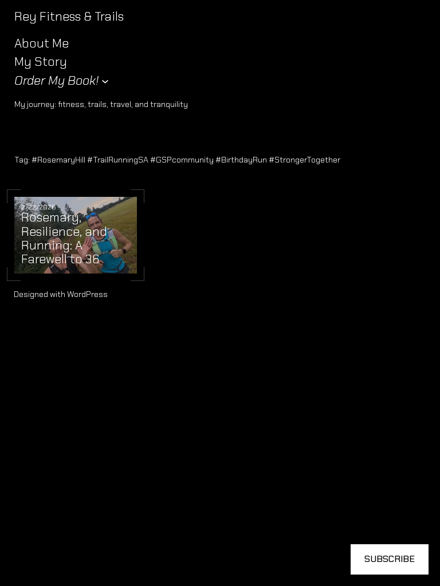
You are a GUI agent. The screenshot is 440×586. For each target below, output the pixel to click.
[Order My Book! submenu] (105, 81)
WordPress (87, 294)
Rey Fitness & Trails (69, 16)
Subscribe (389, 559)
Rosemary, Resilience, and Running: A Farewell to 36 (64, 239)
